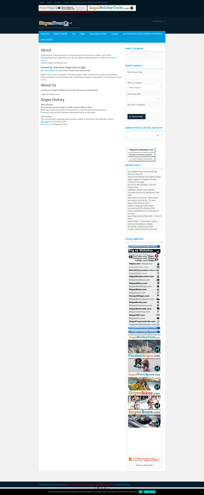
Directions (46, 124)
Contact (66, 2)
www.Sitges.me (51, 70)
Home (42, 2)
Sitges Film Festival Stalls (138, 203)
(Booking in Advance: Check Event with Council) (89, 2)
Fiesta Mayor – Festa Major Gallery (142, 221)
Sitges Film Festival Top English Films (144, 177)
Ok (141, 492)
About (49, 2)
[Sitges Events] (55, 26)
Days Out (45, 34)
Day (73, 34)
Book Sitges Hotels (98, 34)
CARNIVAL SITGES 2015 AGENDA (141, 190)
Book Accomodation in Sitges (140, 224)
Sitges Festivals (60, 34)
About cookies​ (150, 492)
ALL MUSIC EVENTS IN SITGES (140, 227)
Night (82, 34)
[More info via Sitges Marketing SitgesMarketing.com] (144, 248)
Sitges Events (49, 485)
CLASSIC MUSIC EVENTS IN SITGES (142, 229)
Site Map (57, 2)
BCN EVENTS (47, 39)
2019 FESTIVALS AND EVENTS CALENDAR (142, 34)
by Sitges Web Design (122, 485)
